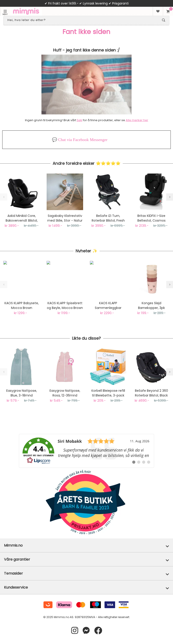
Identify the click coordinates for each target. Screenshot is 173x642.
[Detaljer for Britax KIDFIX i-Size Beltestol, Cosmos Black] (151, 192)
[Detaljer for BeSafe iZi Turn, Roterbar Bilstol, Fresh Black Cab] (108, 192)
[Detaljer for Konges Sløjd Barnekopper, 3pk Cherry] (151, 279)
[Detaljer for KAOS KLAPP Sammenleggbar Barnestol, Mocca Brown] (108, 279)
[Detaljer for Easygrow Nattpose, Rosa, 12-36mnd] (65, 366)
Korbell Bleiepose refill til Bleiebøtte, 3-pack (108, 393)
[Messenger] (86, 631)
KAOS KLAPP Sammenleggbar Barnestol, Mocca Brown (108, 305)
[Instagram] (74, 631)
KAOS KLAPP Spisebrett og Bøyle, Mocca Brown (65, 305)
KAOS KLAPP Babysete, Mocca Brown (22, 305)
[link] (86, 451)
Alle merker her (137, 120)
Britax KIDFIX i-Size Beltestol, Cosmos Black (151, 218)
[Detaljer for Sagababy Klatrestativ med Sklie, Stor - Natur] (65, 192)
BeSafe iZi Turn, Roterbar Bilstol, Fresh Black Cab (108, 218)
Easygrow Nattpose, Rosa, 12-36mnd (65, 393)
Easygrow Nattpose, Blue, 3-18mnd (21, 393)
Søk (79, 120)
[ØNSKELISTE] (158, 11)
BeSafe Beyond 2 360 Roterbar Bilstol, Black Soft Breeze (151, 393)
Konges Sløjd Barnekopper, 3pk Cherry (151, 305)
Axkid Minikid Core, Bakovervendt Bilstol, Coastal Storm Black (22, 218)
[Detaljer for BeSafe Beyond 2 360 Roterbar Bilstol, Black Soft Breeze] (151, 366)
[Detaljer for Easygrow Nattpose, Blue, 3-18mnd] (21, 366)
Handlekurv (168, 11)
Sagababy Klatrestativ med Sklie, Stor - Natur (64, 218)
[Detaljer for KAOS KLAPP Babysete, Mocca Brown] (21, 279)
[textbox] (82, 20)
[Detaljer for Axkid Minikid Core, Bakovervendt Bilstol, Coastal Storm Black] (21, 192)
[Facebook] (98, 631)
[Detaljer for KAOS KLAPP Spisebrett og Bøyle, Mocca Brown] (65, 279)
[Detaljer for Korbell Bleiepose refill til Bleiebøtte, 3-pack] (108, 366)
